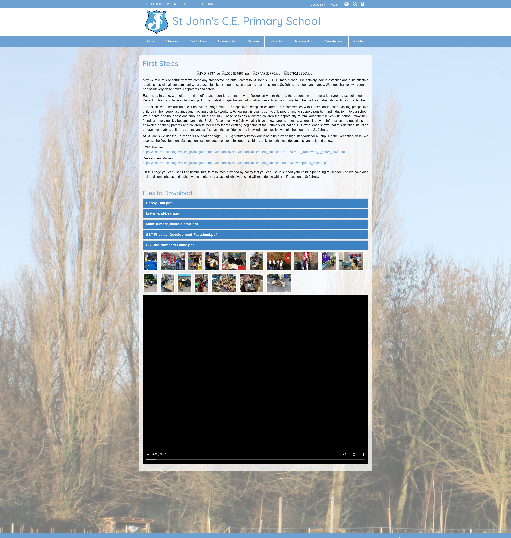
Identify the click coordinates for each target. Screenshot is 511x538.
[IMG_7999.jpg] (184, 282)
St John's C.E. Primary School (247, 21)
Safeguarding (303, 41)
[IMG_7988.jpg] (167, 282)
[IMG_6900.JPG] (195, 260)
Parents (276, 41)
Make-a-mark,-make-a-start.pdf (172, 224)
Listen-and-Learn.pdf (164, 213)
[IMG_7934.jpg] (279, 282)
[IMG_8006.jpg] (329, 260)
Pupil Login (153, 4)
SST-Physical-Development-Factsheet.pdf (181, 235)
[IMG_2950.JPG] (306, 260)
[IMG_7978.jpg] (202, 282)
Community (226, 41)
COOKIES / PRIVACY (324, 4)
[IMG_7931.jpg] (251, 282)
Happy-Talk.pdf (159, 203)
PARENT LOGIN (177, 4)
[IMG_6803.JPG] (234, 260)
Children (253, 41)
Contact (360, 41)
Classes (172, 41)
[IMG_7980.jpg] (150, 282)
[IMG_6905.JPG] (150, 260)
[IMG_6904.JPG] (173, 260)
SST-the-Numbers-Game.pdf (170, 245)
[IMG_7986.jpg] (351, 260)
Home (150, 41)
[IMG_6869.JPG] (256, 260)
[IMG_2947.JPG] (279, 260)
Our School (198, 41)
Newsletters (334, 41)
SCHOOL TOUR (203, 4)
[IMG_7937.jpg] (224, 282)
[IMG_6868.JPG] (212, 260)
